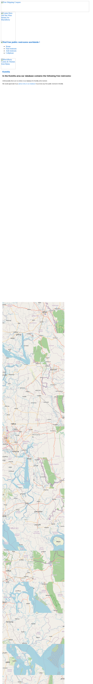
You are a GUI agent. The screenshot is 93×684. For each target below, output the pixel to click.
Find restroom (11, 49)
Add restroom (11, 51)
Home (8, 46)
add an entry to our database (27, 83)
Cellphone (10, 53)
